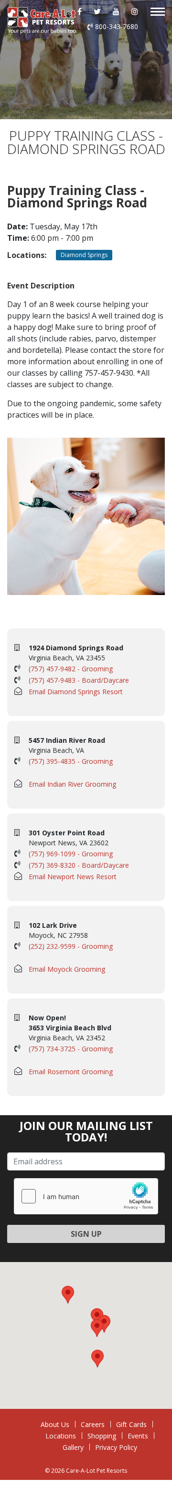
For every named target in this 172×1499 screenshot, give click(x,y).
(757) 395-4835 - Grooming (71, 761)
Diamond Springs (84, 255)
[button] (97, 1328)
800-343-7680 (116, 26)
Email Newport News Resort (73, 876)
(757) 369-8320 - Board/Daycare (79, 865)
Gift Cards (131, 1424)
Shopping (101, 1435)
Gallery (73, 1447)
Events (138, 1435)
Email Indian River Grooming (72, 784)
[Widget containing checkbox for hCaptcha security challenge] (86, 1196)
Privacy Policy (116, 1447)
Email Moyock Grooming (67, 969)
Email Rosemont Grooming (71, 1071)
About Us (55, 1424)
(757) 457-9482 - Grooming (71, 668)
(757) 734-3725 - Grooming (71, 1048)
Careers (93, 1424)
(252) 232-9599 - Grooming (71, 946)
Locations (60, 1435)
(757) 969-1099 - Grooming (71, 853)
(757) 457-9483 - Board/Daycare (79, 680)
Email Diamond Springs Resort (76, 691)
